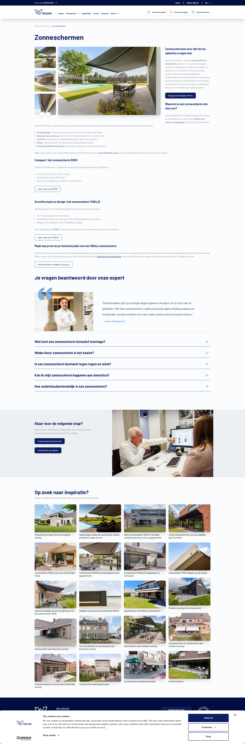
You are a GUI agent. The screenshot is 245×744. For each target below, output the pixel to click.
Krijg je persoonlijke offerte (180, 95)
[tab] (122, 341)
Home (61, 13)
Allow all (208, 718)
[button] (45, 57)
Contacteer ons (176, 709)
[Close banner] (235, 715)
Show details (49, 735)
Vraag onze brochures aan (50, 441)
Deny (208, 736)
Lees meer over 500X (48, 189)
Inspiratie (86, 13)
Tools (96, 13)
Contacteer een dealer (48, 450)
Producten (45, 26)
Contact (105, 13)
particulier (49, 2)
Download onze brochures (109, 256)
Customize (206, 727)
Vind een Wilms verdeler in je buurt (53, 264)
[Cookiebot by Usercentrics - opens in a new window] (24, 738)
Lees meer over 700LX (48, 237)
